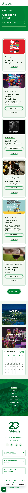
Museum (14, 390)
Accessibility (16, 487)
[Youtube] (11, 445)
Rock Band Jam (12, 181)
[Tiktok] (20, 445)
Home (4, 10)
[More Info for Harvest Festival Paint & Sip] (14, 260)
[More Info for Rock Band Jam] (14, 174)
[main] (14, 189)
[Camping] (14, 314)
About (14, 406)
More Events (14, 291)
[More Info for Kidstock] (14, 53)
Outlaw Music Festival (11, 221)
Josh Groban (11, 141)
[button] (21, 352)
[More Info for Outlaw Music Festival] (14, 213)
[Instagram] (16, 445)
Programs (14, 399)
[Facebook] (7, 445)
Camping (14, 396)
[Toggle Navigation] (25, 3)
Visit (14, 393)
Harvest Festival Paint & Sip (12, 268)
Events (14, 387)
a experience (14, 490)
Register (14, 188)
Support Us (14, 403)
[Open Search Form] (21, 2)
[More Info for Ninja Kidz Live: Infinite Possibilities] (14, 87)
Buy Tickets (14, 108)
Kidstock (9, 60)
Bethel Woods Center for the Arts (7, 3)
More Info (14, 66)
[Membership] (14, 337)
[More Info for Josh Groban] (14, 133)
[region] (14, 362)
